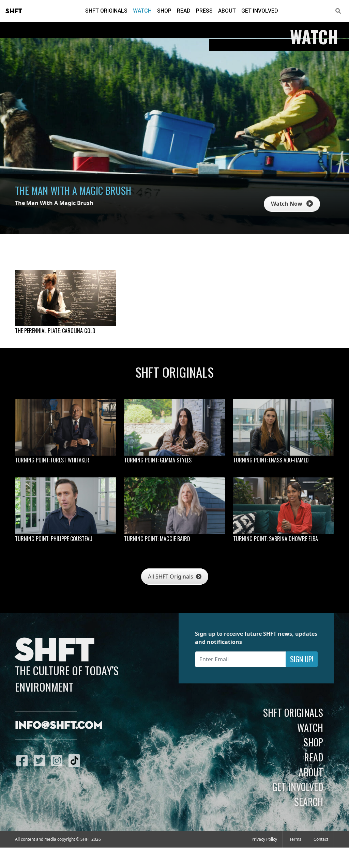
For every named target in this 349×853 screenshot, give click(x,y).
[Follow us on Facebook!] (23, 760)
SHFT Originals (106, 10)
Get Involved (259, 10)
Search (308, 801)
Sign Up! (301, 659)
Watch (142, 10)
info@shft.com (59, 725)
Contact (321, 839)
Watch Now (287, 203)
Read (184, 10)
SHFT (13, 11)
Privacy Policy (264, 839)
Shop (164, 10)
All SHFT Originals (171, 576)
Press (204, 10)
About (227, 10)
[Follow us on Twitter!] (41, 760)
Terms (295, 839)
